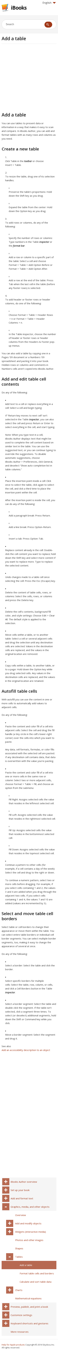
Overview (20, 1215)
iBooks (19, 7)
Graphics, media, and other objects (30, 1206)
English (47, 2)
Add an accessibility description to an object (26, 1050)
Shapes (19, 1248)
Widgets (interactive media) (30, 1231)
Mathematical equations (28, 1298)
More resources (20, 1331)
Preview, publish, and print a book (29, 1306)
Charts (18, 1290)
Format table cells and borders (37, 1273)
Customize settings (21, 1315)
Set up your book (20, 1190)
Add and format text (22, 1198)
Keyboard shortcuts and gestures (29, 1323)
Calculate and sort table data (35, 1281)
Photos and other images (29, 1240)
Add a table (26, 1265)
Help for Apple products (13, 1344)
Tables (19, 1256)
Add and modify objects (28, 1223)
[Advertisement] (29, 77)
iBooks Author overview (24, 1181)
